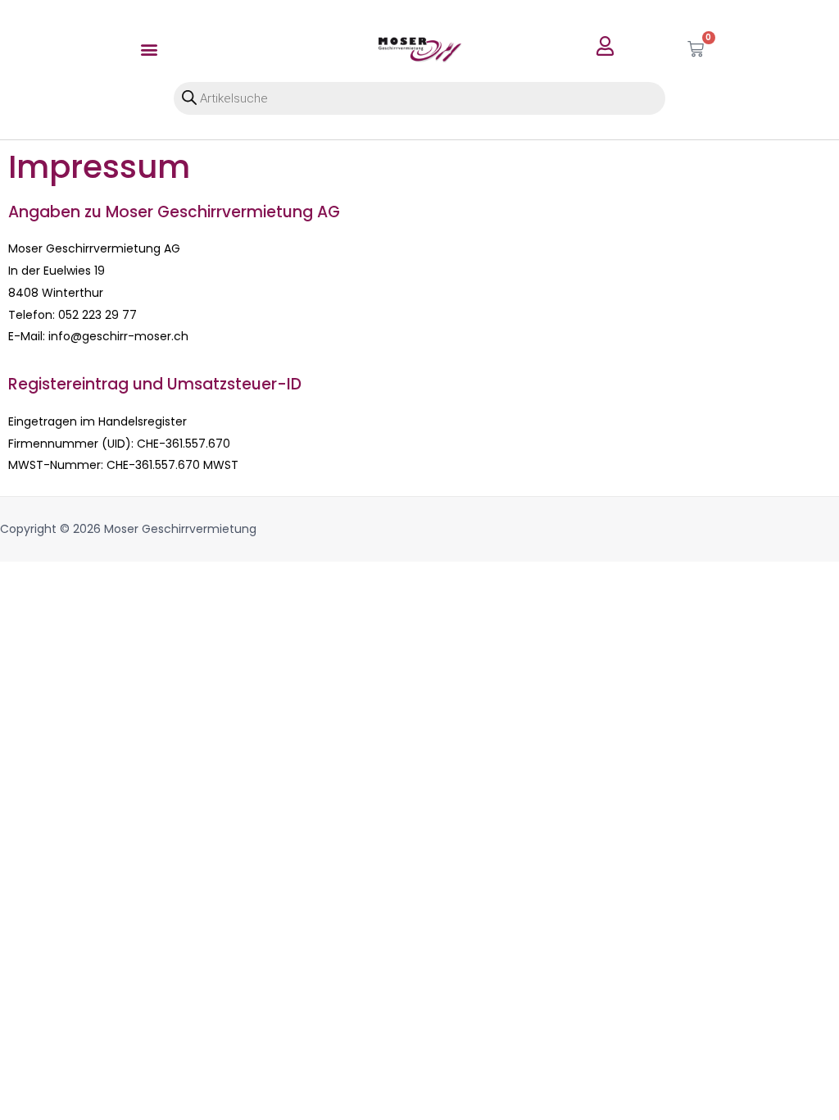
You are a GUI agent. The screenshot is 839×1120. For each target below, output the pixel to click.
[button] (149, 48)
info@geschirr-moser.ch (118, 336)
